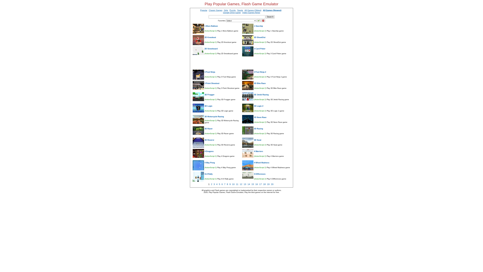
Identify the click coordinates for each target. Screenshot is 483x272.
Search (270, 17)
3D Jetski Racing (261, 95)
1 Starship (258, 26)
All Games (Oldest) (253, 10)
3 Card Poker (259, 49)
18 (264, 184)
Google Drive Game (232, 13)
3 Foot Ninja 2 (260, 72)
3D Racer (209, 129)
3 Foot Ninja (210, 72)
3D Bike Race (260, 83)
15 (252, 184)
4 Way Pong (210, 163)
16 (256, 184)
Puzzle (233, 10)
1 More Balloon (211, 26)
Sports (240, 10)
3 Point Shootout (212, 83)
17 (260, 184)
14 (249, 184)
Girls (226, 10)
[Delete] (263, 20)
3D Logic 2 (258, 106)
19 (268, 184)
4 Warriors (258, 151)
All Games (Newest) (272, 10)
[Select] (259, 20)
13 (245, 184)
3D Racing (258, 129)
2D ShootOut (259, 37)
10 (233, 184)
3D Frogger (209, 95)
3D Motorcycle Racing (214, 116)
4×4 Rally (209, 174)
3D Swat (257, 140)
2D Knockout (210, 37)
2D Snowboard (211, 49)
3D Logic (208, 106)
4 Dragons (209, 151)
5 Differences (260, 174)
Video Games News (251, 13)
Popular (203, 10)
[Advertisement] (241, 63)
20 (272, 184)
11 (237, 184)
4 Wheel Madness (261, 163)
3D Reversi (209, 140)
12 (241, 184)
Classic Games (215, 10)
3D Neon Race (260, 117)
